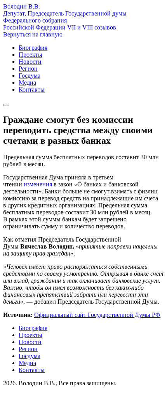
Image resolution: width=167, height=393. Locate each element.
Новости (30, 61)
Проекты (30, 54)
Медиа (27, 82)
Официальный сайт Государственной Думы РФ (97, 314)
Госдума (29, 75)
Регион (28, 68)
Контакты (32, 89)
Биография (33, 47)
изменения (38, 184)
